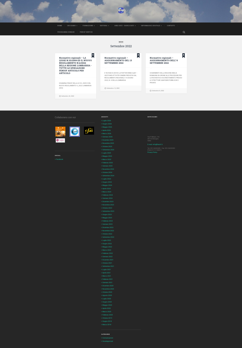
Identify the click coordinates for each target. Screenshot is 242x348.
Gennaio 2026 (107, 137)
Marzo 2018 (106, 324)
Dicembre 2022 (107, 227)
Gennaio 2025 (107, 166)
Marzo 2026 (106, 133)
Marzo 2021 (106, 276)
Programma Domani (66, 32)
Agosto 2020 (107, 295)
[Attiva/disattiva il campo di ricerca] (184, 32)
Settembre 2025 (108, 150)
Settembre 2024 (108, 176)
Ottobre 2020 (107, 292)
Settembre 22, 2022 (67, 96)
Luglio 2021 (106, 269)
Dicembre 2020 (107, 286)
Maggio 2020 (107, 305)
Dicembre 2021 (107, 260)
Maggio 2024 (107, 185)
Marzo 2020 (106, 312)
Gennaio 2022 (107, 257)
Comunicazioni (107, 338)
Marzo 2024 (106, 192)
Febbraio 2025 (107, 163)
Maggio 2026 (107, 127)
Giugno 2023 (107, 214)
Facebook (59, 159)
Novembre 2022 (108, 231)
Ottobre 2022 (107, 234)
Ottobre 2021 (107, 263)
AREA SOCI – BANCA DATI (124, 25)
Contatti (171, 25)
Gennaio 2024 (107, 198)
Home (59, 25)
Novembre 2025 (108, 143)
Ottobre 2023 (107, 208)
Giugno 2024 (107, 182)
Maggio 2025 (107, 156)
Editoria (103, 25)
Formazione (88, 25)
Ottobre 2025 (107, 146)
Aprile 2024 (106, 189)
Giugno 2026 (107, 124)
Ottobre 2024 (107, 172)
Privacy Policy (152, 152)
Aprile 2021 (106, 273)
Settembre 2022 (108, 237)
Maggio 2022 (107, 247)
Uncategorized (107, 341)
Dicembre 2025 (107, 140)
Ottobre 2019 (107, 318)
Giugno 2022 (107, 244)
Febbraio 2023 (107, 221)
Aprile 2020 (106, 308)
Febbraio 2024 (107, 195)
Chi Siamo (71, 25)
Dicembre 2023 (107, 201)
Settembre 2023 (108, 211)
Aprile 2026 (106, 130)
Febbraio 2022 (107, 253)
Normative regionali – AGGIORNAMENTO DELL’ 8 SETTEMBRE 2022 (164, 60)
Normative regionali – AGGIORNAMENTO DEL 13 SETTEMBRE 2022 (118, 60)
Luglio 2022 (106, 240)
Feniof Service (86, 32)
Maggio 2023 (107, 218)
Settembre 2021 (108, 266)
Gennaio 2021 (107, 282)
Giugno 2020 (107, 302)
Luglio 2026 (106, 121)
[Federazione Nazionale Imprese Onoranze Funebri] (121, 11)
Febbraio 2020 (107, 315)
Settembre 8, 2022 (158, 91)
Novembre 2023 (108, 205)
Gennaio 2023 (107, 224)
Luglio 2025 (106, 153)
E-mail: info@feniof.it (155, 144)
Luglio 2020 (106, 299)
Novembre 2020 (108, 289)
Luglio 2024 (106, 179)
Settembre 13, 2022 (113, 88)
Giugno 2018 (107, 321)
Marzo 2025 (106, 159)
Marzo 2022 (106, 250)
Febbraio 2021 (107, 279)
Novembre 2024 (108, 169)
